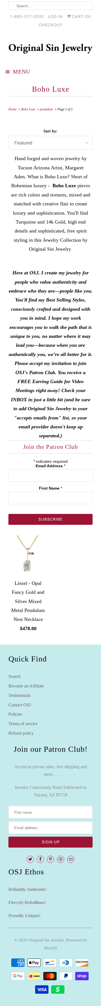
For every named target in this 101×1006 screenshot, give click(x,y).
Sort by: (50, 131)
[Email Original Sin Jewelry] (70, 859)
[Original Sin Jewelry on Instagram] (60, 859)
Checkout (51, 25)
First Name (50, 488)
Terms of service (23, 723)
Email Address (50, 466)
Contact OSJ (19, 705)
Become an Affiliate (26, 686)
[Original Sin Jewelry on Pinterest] (50, 859)
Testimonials (19, 695)
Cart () (81, 16)
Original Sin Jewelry (46, 940)
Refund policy (21, 733)
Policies (15, 714)
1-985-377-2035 (27, 16)
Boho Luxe (50, 89)
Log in (55, 16)
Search (14, 676)
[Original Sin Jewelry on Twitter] (30, 859)
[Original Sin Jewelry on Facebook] (40, 859)
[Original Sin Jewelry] (50, 49)
